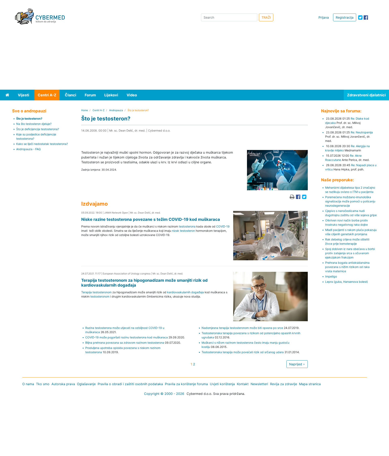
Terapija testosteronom (96, 292)
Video (132, 95)
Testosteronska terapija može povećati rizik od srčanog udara (243, 352)
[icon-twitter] (360, 17)
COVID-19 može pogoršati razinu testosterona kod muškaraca (126, 337)
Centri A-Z (47, 95)
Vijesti (23, 95)
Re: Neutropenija (362, 132)
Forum (90, 95)
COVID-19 (223, 226)
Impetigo (331, 276)
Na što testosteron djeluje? (33, 123)
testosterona (187, 226)
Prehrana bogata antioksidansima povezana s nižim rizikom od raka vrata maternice (347, 267)
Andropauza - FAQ (28, 149)
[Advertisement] (194, 59)
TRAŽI (266, 17)
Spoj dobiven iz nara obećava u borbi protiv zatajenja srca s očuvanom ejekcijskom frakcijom (350, 253)
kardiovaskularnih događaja (185, 292)
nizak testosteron (183, 230)
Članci (70, 95)
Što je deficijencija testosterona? (37, 129)
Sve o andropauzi (29, 110)
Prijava (323, 17)
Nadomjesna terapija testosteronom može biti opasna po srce (242, 328)
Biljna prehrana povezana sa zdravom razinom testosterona (124, 342)
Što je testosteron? (29, 118)
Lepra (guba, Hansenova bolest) (346, 281)
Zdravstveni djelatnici (366, 95)
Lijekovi (111, 95)
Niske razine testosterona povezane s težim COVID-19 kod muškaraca (150, 219)
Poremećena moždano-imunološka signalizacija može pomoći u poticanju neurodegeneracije (350, 201)
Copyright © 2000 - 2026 (164, 394)
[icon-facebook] (365, 17)
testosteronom (99, 296)
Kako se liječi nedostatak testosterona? (42, 144)
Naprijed (296, 364)
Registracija (345, 17)
